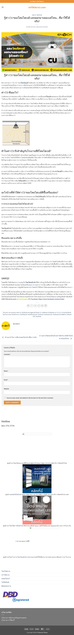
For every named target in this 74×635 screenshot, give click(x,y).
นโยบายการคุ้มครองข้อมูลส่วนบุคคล (13, 618)
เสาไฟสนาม (5, 575)
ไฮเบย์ (59, 171)
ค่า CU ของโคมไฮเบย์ (65, 312)
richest (45, 27)
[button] (2, 7)
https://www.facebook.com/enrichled (51, 299)
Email (6, 380)
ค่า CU (57, 312)
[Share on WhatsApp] (28, 305)
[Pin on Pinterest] (42, 305)
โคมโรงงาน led (7, 314)
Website (6, 389)
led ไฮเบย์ (36, 312)
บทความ (34, 15)
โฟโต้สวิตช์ (5, 582)
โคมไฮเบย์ (39, 15)
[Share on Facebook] (31, 305)
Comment (7, 354)
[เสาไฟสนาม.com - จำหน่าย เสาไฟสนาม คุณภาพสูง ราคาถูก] (37, 7)
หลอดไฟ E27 (5, 578)
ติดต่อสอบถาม (6, 586)
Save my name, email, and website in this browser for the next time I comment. (30, 398)
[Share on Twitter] (35, 305)
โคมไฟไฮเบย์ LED (32, 314)
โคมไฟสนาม (5, 571)
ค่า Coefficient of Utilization (47, 312)
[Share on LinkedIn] (45, 305)
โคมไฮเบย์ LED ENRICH (59, 314)
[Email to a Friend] (38, 305)
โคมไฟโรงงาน (15, 314)
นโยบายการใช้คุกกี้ (7, 620)
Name (6, 371)
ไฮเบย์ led (38, 316)
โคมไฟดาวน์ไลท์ (14, 526)
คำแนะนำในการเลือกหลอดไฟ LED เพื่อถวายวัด (21, 337)
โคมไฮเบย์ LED (48, 314)
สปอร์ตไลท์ (15, 494)
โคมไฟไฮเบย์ (23, 314)
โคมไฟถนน (17, 463)
